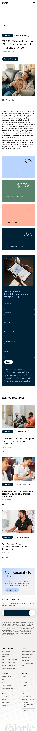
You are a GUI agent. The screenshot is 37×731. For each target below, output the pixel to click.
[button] (34, 3)
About (24, 676)
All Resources (6, 676)
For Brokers (25, 661)
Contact (24, 685)
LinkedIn (5, 696)
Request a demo (12, 590)
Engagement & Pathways (7, 655)
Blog (3, 679)
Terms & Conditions (28, 699)
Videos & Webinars (8, 688)
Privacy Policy (26, 696)
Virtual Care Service (9, 662)
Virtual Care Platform (9, 659)
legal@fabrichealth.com (18, 383)
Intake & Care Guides (9, 665)
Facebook (5, 699)
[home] (5, 3)
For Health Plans (27, 654)
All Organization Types (27, 664)
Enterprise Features (8, 668)
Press (23, 679)
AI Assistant (6, 651)
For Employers (26, 658)
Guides (4, 682)
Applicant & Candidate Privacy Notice (28, 704)
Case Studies (6, 685)
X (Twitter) (5, 702)
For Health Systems (28, 651)
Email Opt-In (6, 705)
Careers (24, 682)
